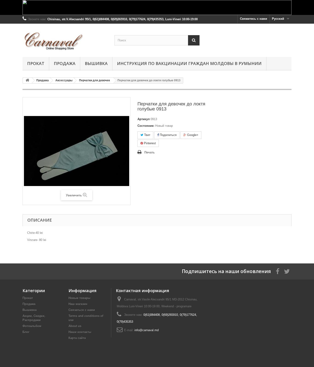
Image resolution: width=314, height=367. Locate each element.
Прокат (35, 63)
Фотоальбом (32, 326)
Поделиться (168, 135)
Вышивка (96, 63)
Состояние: (145, 125)
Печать (149, 152)
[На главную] (27, 80)
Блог (26, 332)
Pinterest (149, 143)
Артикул (143, 119)
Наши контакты (80, 332)
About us (75, 326)
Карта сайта (77, 338)
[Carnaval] (65, 39)
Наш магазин (78, 304)
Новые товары (79, 298)
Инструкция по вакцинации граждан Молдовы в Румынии (189, 63)
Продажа (64, 63)
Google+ (192, 135)
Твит (146, 135)
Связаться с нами (82, 310)
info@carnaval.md (146, 330)
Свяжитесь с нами (253, 18)
